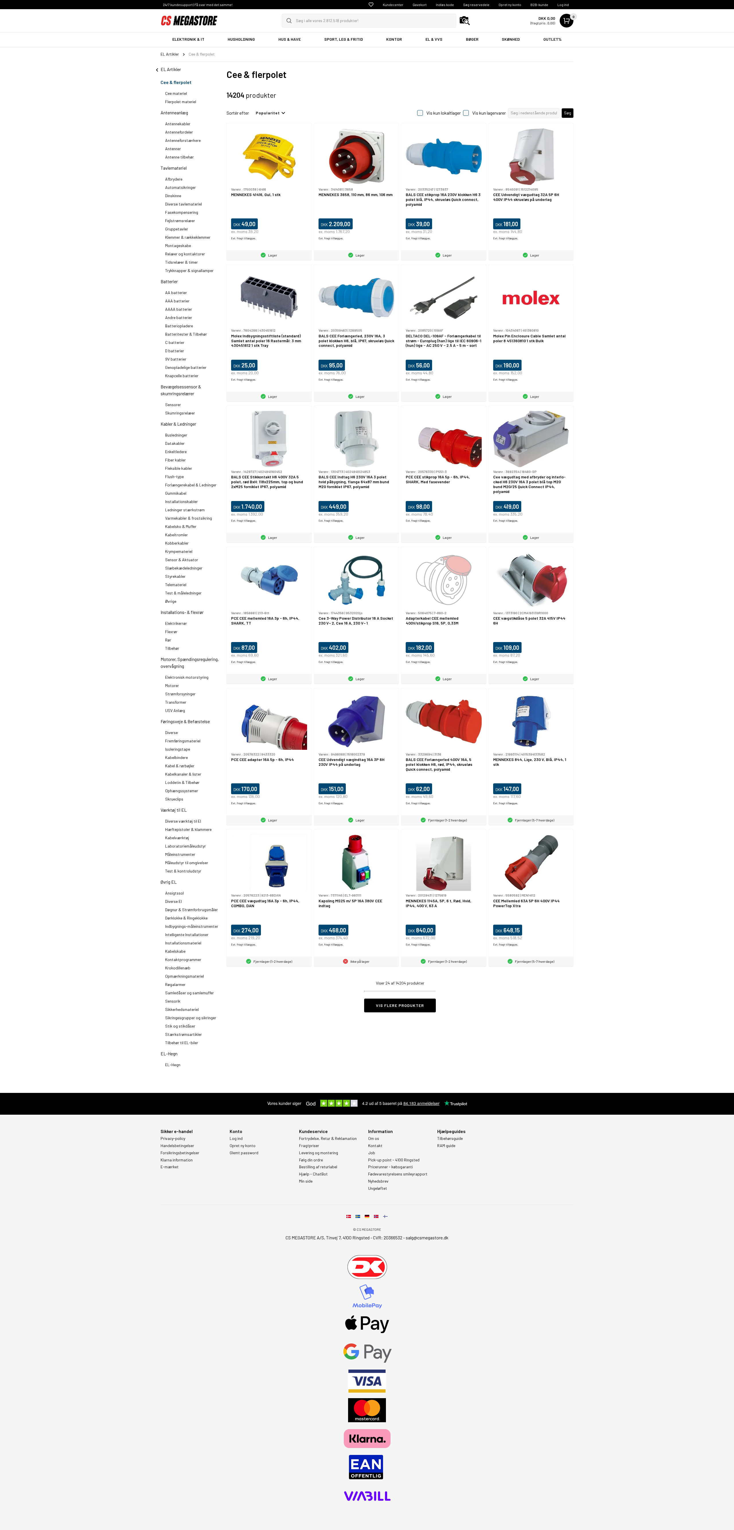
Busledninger (176, 435)
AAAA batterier (178, 309)
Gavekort (420, 5)
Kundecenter (393, 5)
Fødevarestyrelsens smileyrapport (397, 1174)
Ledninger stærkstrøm (185, 509)
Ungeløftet (377, 1188)
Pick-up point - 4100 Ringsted (393, 1160)
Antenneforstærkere (183, 140)
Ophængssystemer (181, 790)
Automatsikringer (180, 187)
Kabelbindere (176, 757)
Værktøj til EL (174, 810)
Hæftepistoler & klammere (188, 829)
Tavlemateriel (174, 168)
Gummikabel (175, 493)
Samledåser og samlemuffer (189, 992)
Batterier (169, 281)
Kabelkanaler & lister (183, 774)
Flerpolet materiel (180, 101)
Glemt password (244, 1153)
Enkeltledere (176, 451)
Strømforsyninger (180, 693)
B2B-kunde (539, 5)
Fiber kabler (175, 459)
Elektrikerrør (176, 623)
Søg (567, 112)
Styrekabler (175, 576)
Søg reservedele (476, 5)
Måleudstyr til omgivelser (186, 862)
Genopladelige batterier (185, 367)
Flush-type (174, 476)
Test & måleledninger (183, 592)
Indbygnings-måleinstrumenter (191, 926)
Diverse (171, 732)
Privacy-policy (173, 1138)
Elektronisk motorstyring (186, 677)
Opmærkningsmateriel (184, 976)
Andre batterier (178, 317)
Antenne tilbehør (179, 156)
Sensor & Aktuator (181, 559)
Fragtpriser (309, 1145)
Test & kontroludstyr (183, 870)
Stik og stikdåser (180, 1026)
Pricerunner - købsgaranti (390, 1167)
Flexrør (171, 631)
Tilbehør (172, 648)
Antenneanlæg (174, 112)
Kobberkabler (177, 543)
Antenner (173, 148)
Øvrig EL (169, 882)
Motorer (172, 685)
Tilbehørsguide (450, 1138)
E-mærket (170, 1167)
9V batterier (175, 359)
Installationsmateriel (183, 942)
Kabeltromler (176, 534)
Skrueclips (174, 799)
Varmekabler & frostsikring (188, 518)
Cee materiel (176, 93)
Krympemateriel (178, 551)
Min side (306, 1181)
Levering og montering (318, 1153)
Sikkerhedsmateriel (182, 1009)
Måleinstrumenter (180, 854)
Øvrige (170, 601)
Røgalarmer (175, 984)
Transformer (175, 702)
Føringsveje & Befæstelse (185, 721)
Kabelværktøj (177, 837)
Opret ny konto (510, 5)
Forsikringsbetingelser (180, 1153)
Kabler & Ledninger (178, 423)
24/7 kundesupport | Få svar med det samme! (198, 5)
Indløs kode (445, 5)
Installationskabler (181, 501)
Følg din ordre (311, 1160)
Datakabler (175, 443)
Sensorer (173, 404)
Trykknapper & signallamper (189, 270)
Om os (373, 1138)
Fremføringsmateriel (182, 740)
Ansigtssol (174, 893)
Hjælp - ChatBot (313, 1174)
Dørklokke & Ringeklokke (186, 917)
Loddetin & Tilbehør (182, 782)
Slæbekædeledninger (183, 568)
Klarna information (177, 1160)
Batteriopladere (179, 325)
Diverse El (173, 901)
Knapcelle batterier (181, 375)
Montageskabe (178, 245)
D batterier (174, 350)
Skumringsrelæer (180, 412)
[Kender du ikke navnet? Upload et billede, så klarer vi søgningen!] (464, 20)
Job (371, 1153)
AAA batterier (177, 300)
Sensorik (172, 1001)
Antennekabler (177, 123)
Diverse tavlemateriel (183, 203)
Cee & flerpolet (176, 82)
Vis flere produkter (400, 1005)
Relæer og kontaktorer (185, 253)
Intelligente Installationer (186, 934)
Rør (168, 639)
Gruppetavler (176, 228)
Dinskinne (173, 195)
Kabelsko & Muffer (180, 526)
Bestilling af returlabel (318, 1167)
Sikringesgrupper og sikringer (190, 1017)
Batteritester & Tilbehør (186, 334)
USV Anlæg (175, 710)
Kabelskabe (175, 951)
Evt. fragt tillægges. (243, 238)
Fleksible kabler (178, 468)
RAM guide (446, 1145)
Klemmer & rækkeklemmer (187, 237)
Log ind (563, 5)
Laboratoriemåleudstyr (185, 846)
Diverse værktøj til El (183, 821)
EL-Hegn (169, 1053)
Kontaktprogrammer (183, 959)
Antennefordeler (179, 132)
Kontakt (375, 1145)
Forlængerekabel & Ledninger (190, 484)
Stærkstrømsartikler (183, 1034)
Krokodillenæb (177, 967)
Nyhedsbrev (378, 1181)
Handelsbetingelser (177, 1145)
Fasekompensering (181, 212)
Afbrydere (173, 179)
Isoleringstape (177, 749)
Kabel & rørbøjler (179, 765)
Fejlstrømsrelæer (180, 220)
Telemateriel (175, 584)
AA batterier (176, 292)
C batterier (174, 342)
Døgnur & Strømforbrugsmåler (191, 909)
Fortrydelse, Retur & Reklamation (328, 1138)
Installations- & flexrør (182, 612)
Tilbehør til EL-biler (181, 1042)
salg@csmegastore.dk (427, 1237)
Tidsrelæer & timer (181, 262)
